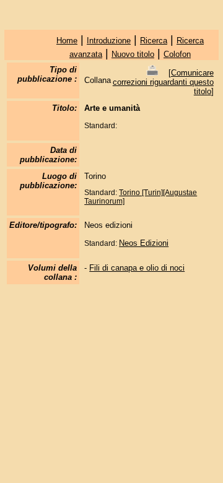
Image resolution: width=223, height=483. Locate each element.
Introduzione (109, 40)
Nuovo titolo (133, 54)
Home (66, 40)
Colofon (177, 54)
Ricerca (153, 40)
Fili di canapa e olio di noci (137, 267)
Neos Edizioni (143, 243)
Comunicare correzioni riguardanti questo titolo (163, 82)
